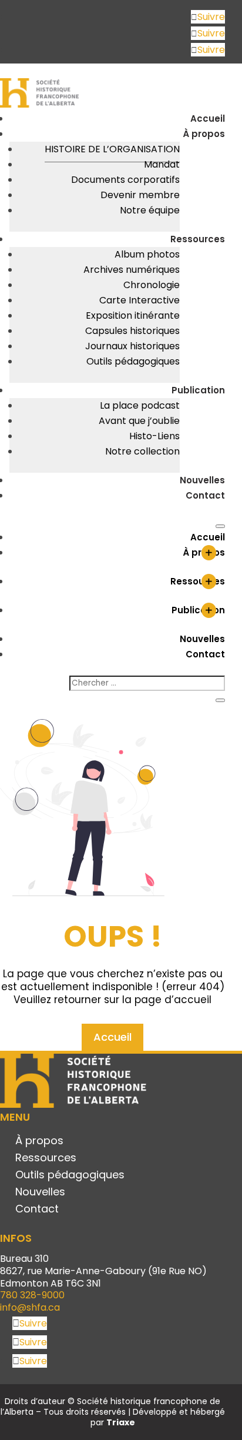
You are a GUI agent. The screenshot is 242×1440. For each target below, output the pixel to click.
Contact (205, 495)
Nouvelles (202, 480)
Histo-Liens (154, 436)
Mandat (162, 164)
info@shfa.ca (30, 1307)
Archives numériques (131, 269)
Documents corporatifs (125, 179)
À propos (204, 134)
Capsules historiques (132, 331)
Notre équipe (150, 210)
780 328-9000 (32, 1295)
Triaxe (120, 1422)
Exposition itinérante (133, 315)
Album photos (147, 254)
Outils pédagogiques (133, 361)
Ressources (197, 239)
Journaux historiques (132, 346)
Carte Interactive (139, 300)
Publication (198, 390)
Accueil (207, 118)
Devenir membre (140, 195)
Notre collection (142, 451)
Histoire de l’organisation (112, 149)
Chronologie (151, 285)
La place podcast (140, 405)
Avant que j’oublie (139, 420)
